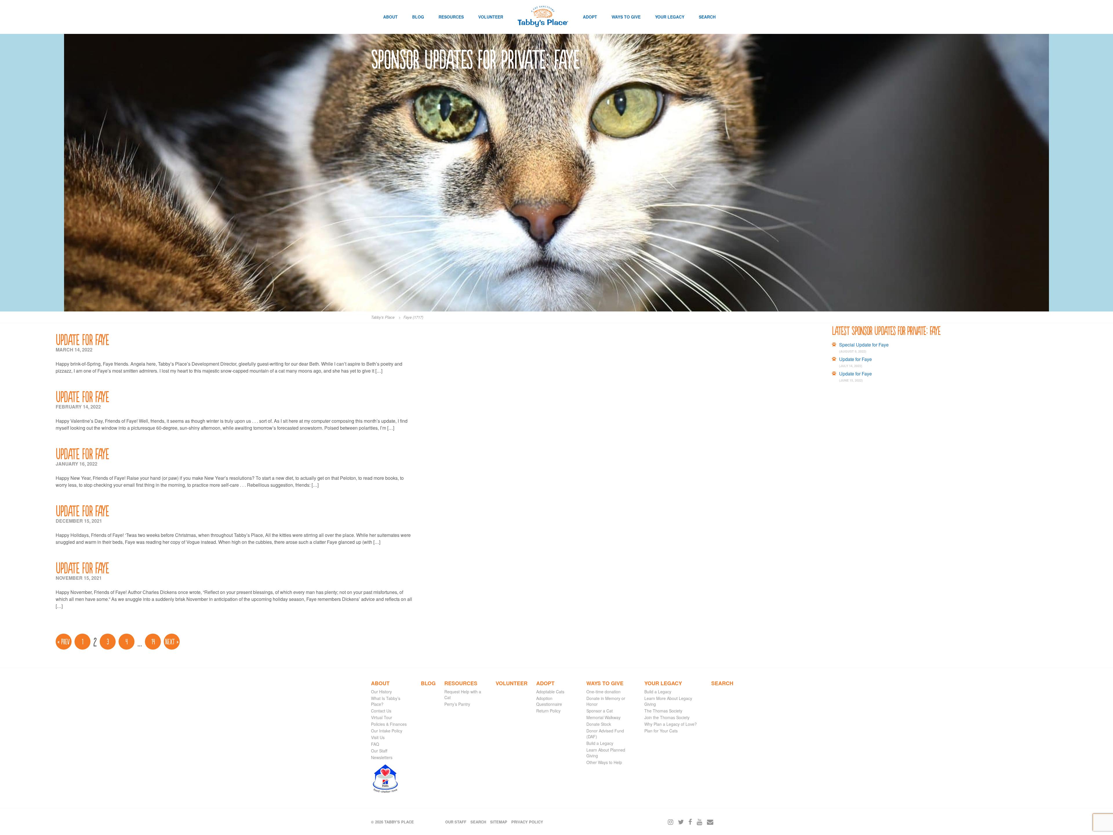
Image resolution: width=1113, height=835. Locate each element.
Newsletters (381, 757)
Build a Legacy (599, 743)
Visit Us (378, 737)
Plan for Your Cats (661, 731)
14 (153, 641)
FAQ (375, 744)
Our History (381, 691)
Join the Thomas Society (667, 717)
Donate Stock (598, 724)
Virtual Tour (381, 717)
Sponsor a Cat (599, 711)
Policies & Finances (389, 724)
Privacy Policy (527, 822)
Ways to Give (626, 17)
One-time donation (603, 691)
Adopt (590, 17)
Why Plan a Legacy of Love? (670, 724)
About (390, 17)
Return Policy (548, 711)
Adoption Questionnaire (549, 701)
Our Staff (379, 751)
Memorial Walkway (603, 717)
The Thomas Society (663, 711)
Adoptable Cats (550, 691)
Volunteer (490, 17)
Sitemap (498, 822)
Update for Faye (82, 339)
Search (707, 17)
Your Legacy (669, 17)
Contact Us (381, 711)
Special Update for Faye (864, 344)
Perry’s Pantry (457, 704)
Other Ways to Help (604, 762)
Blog (418, 17)
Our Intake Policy (386, 731)
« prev (63, 641)
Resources (451, 17)
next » (172, 641)
